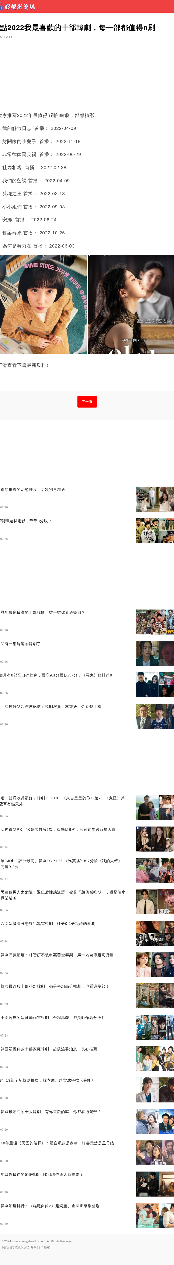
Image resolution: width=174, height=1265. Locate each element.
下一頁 (87, 402)
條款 (33, 1247)
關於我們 (8, 1247)
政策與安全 (22, 1247)
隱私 (40, 1247)
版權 (47, 1247)
